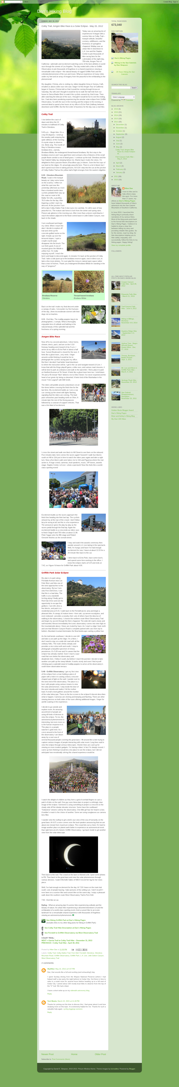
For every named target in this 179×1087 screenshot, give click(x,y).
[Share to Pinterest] (86, 950)
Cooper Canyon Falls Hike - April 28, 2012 (129, 284)
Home (74, 1054)
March (118, 166)
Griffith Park (74, 956)
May (118, 147)
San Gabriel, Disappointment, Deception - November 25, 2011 (129, 395)
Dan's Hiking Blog (54, 11)
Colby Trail (52, 953)
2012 (116, 122)
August (119, 137)
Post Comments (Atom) (61, 1059)
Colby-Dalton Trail (64, 953)
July (118, 141)
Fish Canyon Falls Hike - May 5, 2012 (125, 158)
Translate (129, 100)
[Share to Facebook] (84, 950)
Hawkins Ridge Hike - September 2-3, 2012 (129, 333)
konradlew (115, 1069)
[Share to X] (81, 950)
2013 (116, 119)
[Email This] (77, 950)
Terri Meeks (52, 1001)
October (119, 131)
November (120, 128)
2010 (116, 180)
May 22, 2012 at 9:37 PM (65, 969)
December (120, 124)
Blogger (132, 1069)
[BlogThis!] (79, 950)
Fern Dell (75, 953)
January (119, 172)
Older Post (100, 1054)
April (118, 163)
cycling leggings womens (72, 1009)
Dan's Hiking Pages (123, 58)
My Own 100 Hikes (118, 419)
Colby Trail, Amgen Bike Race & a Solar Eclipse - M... (126, 152)
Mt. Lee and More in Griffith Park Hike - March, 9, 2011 (129, 370)
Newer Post (47, 1054)
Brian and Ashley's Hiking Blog (123, 416)
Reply (49, 994)
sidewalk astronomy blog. (80, 990)
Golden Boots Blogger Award (122, 410)
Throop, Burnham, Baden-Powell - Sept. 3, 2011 (128, 357)
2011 (116, 176)
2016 (116, 109)
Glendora (90, 953)
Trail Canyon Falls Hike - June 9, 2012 (129, 307)
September (120, 134)
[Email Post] (72, 949)
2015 (116, 112)
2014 (116, 115)
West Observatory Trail (50, 958)
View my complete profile (121, 245)
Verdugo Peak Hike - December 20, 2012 (129, 381)
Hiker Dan (129, 188)
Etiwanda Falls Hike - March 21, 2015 (129, 295)
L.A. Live (83, 956)
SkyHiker (51, 969)
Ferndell (83, 953)
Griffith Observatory (61, 956)
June (118, 144)
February (120, 169)
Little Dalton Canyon (96, 956)
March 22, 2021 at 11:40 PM (68, 1001)
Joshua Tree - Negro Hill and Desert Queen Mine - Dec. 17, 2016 (129, 346)
